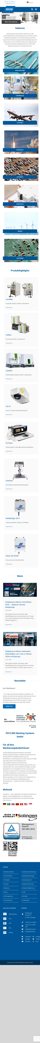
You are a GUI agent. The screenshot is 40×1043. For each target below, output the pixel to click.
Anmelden (9, 706)
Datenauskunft (27, 880)
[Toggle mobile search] (32, 9)
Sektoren (6, 888)
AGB (24, 892)
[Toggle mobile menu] (36, 9)
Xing (37, 941)
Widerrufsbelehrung (29, 888)
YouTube (27, 941)
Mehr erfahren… (7, 800)
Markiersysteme (9, 872)
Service (6, 884)
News (5, 892)
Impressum (26, 900)
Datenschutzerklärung (29, 872)
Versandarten (8, 900)
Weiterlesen (8, 624)
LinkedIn (27, 939)
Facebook (28, 936)
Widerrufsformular (28, 884)
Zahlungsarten (8, 896)
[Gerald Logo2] (20, 712)
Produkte (7, 880)
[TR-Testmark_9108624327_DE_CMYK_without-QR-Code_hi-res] (20, 823)
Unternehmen (8, 876)
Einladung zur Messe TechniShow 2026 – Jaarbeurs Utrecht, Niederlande (18, 604)
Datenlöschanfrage (28, 876)
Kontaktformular (30, 931)
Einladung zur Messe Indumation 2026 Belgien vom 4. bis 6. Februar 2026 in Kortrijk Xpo (18, 654)
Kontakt (25, 896)
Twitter (38, 939)
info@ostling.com (10, 3)
